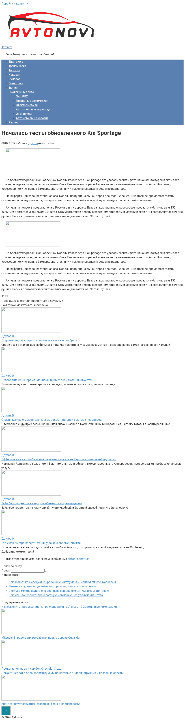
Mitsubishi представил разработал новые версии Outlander (40, 637)
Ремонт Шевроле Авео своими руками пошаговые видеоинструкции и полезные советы (62, 673)
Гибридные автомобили (32, 100)
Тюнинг (14, 87)
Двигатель (16, 61)
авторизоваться (78, 559)
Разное (13, 122)
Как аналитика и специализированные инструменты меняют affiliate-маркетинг (62, 582)
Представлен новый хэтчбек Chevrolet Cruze (31, 668)
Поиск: (6, 570)
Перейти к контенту (14, 3)
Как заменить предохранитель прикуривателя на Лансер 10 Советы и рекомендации (59, 606)
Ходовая (14, 74)
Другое (33, 143)
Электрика (16, 83)
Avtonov (6, 47)
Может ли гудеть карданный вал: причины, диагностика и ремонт (53, 586)
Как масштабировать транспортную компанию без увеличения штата (56, 595)
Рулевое (14, 79)
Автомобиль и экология (32, 118)
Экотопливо (24, 113)
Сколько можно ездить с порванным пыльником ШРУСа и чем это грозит (59, 590)
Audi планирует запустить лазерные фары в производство (40, 704)
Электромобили (27, 105)
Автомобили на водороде (33, 109)
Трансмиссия (17, 66)
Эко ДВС (22, 96)
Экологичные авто (21, 92)
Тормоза (14, 70)
